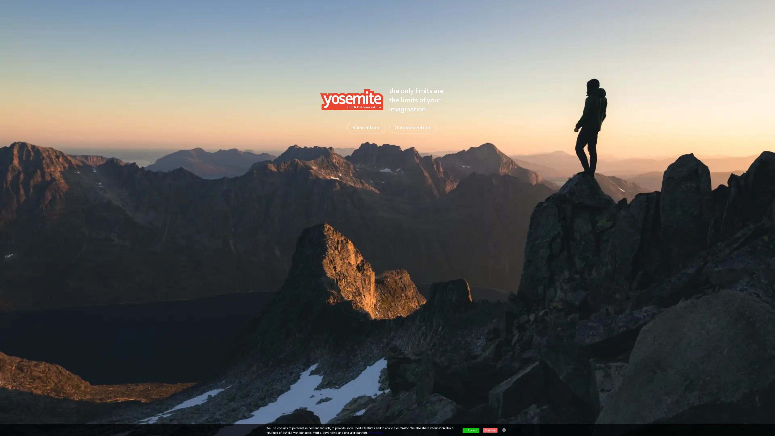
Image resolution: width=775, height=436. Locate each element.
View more (376, 432)
